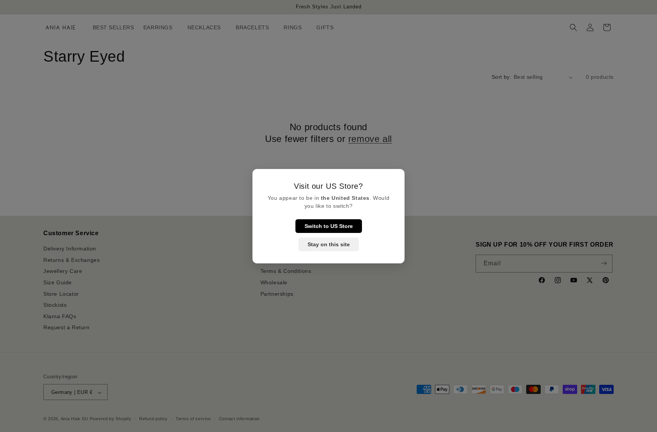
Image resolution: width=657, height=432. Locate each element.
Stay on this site (329, 244)
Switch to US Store (329, 226)
